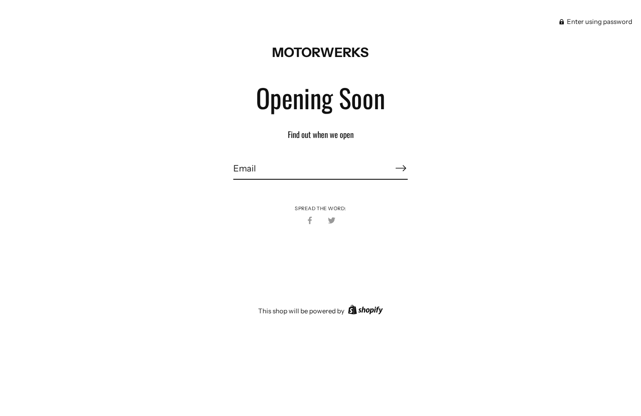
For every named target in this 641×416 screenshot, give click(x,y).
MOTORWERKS (320, 52)
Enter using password (599, 21)
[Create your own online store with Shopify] (364, 311)
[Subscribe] (400, 168)
